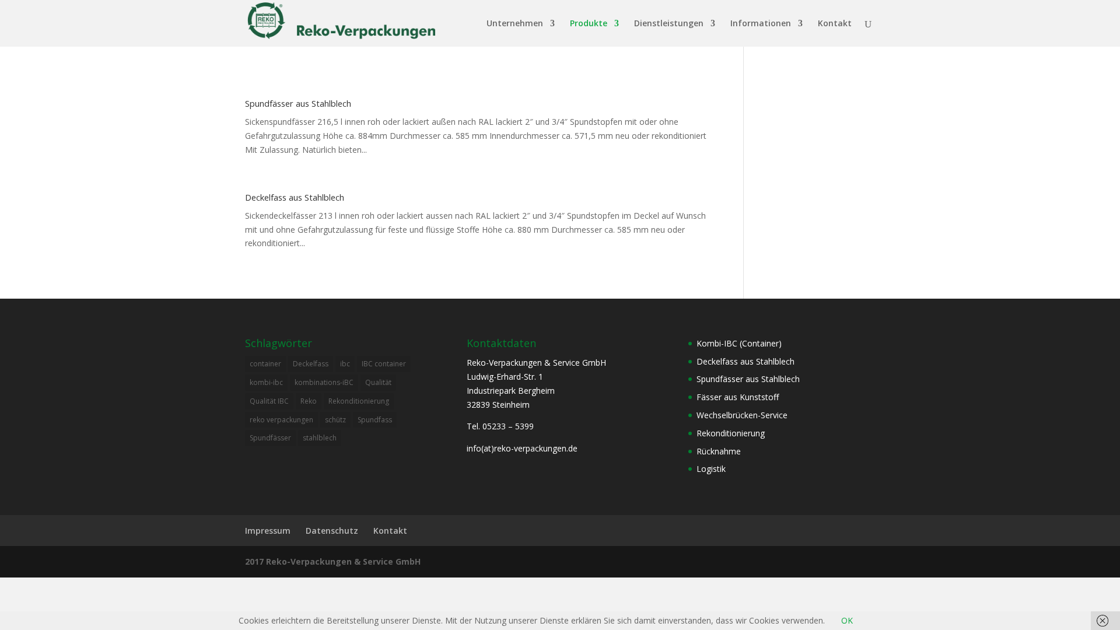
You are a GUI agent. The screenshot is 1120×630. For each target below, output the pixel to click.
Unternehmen (515, 24)
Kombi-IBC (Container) (739, 343)
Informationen (760, 24)
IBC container (384, 364)
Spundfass (375, 420)
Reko (308, 401)
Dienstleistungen (669, 24)
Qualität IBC (269, 401)
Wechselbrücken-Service (742, 415)
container (265, 364)
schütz (335, 420)
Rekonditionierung (358, 401)
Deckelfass (310, 364)
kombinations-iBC (324, 382)
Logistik (711, 468)
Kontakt (835, 24)
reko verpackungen (281, 420)
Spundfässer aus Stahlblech (298, 103)
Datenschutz (332, 530)
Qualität (378, 382)
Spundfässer (270, 438)
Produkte (588, 24)
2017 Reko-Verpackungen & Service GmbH (333, 561)
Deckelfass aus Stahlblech (294, 197)
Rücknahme (718, 451)
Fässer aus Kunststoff (737, 396)
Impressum (267, 530)
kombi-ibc (266, 382)
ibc (345, 364)
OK (847, 620)
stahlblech (320, 438)
